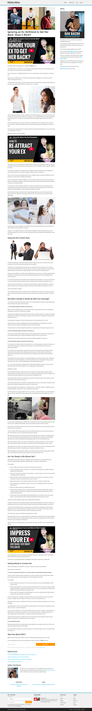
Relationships (63, 702)
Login (74, 702)
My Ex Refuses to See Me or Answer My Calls (44, 684)
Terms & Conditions (77, 709)
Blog (81, 2)
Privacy (71, 709)
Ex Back (62, 704)
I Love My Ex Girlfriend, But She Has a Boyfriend (19, 685)
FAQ (77, 2)
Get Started (28, 702)
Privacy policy (42, 647)
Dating (61, 698)
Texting (61, 700)
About (74, 698)
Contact (75, 704)
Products (71, 2)
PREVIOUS (19, 682)
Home (65, 2)
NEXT (43, 682)
